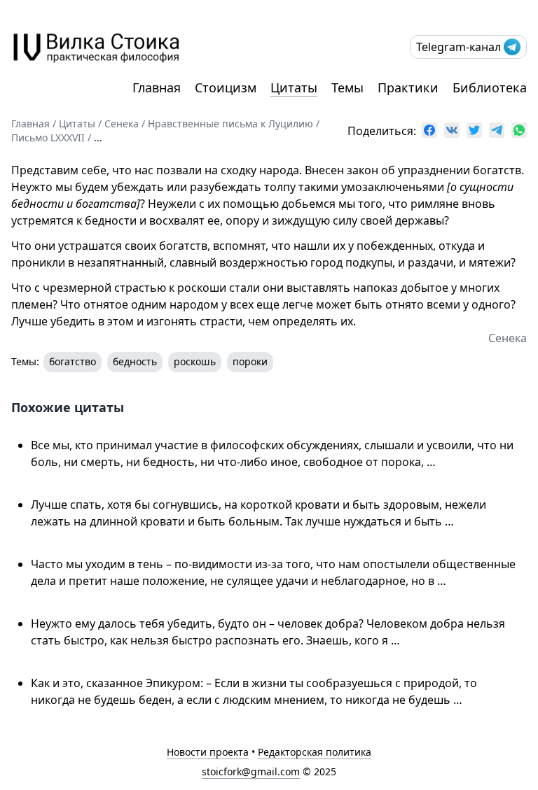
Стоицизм (225, 87)
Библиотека (490, 87)
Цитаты (293, 87)
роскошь (195, 361)
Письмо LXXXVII (48, 137)
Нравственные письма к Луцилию (230, 123)
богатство (72, 361)
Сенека (121, 123)
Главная (156, 87)
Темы (347, 87)
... (98, 137)
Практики (408, 87)
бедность (135, 361)
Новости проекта (208, 752)
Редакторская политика (314, 752)
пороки (250, 361)
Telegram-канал (458, 47)
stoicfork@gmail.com (251, 771)
